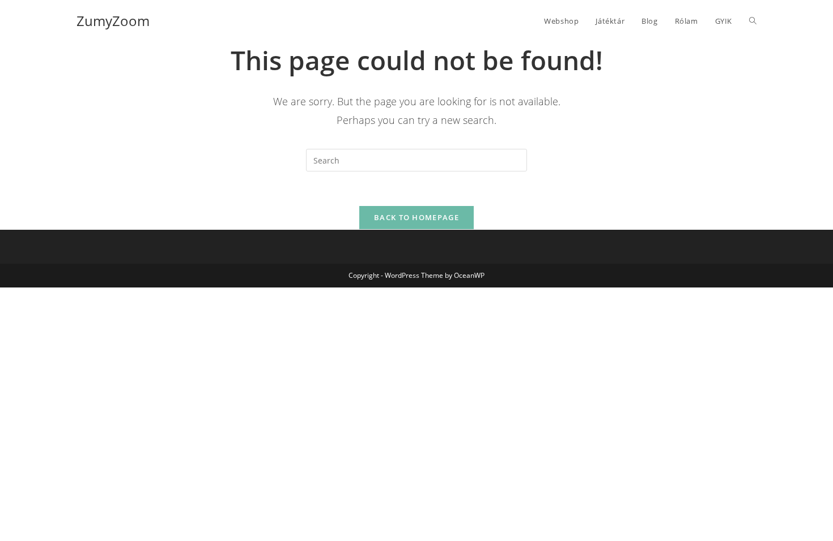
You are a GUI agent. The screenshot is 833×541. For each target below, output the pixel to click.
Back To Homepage (416, 217)
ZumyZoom (113, 20)
